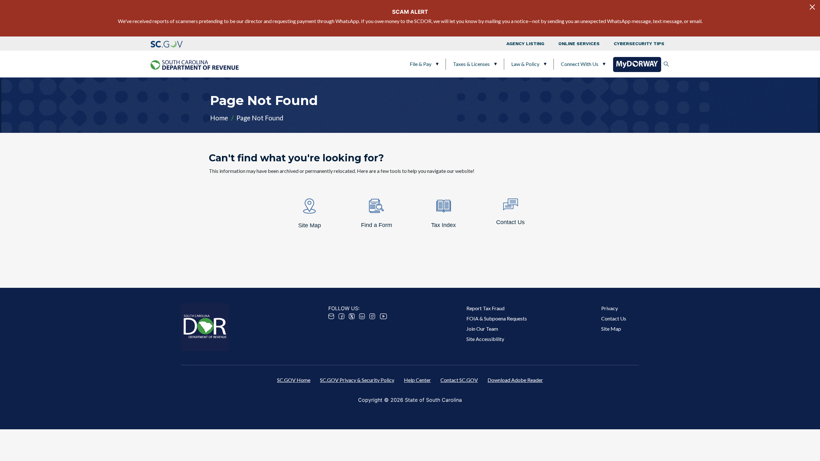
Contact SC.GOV (459, 380)
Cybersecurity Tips (639, 43)
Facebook (341, 316)
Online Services (579, 43)
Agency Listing (525, 43)
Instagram (372, 316)
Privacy (609, 308)
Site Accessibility (485, 339)
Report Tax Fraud (485, 308)
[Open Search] (666, 64)
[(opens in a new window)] (167, 43)
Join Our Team (482, 329)
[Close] (812, 7)
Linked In (362, 316)
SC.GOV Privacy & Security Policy (357, 380)
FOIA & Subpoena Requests (496, 318)
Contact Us (613, 318)
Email (331, 316)
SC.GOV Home (293, 380)
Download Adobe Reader (515, 380)
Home (219, 118)
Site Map (611, 329)
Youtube (383, 316)
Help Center (417, 380)
